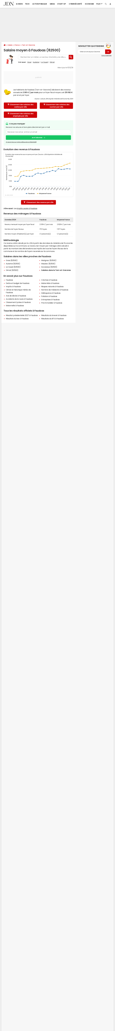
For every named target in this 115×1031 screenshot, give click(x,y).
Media (52, 4)
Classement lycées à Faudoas (18, 302)
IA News (19, 4)
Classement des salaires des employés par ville (21, 115)
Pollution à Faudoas (49, 296)
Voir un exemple (106, 55)
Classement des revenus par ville (39, 202)
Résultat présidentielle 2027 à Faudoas (22, 315)
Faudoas (9, 280)
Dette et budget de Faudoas (17, 283)
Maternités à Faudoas (50, 283)
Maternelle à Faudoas (15, 305)
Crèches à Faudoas (49, 280)
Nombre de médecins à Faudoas (54, 290)
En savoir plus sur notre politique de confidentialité (21, 142)
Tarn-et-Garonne (28, 45)
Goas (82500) (11, 260)
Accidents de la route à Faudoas (19, 299)
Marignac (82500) (48, 260)
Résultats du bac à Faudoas (17, 318)
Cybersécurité (75, 4)
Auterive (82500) (13, 264)
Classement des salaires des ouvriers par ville (57, 106)
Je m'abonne (37, 137)
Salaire (10, 45)
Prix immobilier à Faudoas (51, 303)
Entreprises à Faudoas (50, 299)
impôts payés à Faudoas (27, 208)
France (17, 45)
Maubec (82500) (48, 264)
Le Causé (44, 62)
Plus (98, 4)
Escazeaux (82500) (49, 267)
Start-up (61, 4)
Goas (29, 62)
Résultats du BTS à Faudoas (52, 318)
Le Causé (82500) (13, 267)
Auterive (36, 62)
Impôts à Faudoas (13, 286)
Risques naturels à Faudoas (52, 286)
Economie (89, 4)
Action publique (39, 4)
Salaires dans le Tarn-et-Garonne (56, 270)
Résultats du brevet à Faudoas (53, 315)
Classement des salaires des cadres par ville (21, 106)
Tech (27, 4)
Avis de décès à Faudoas (16, 296)
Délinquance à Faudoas (51, 293)
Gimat (52, 62)
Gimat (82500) (12, 270)
